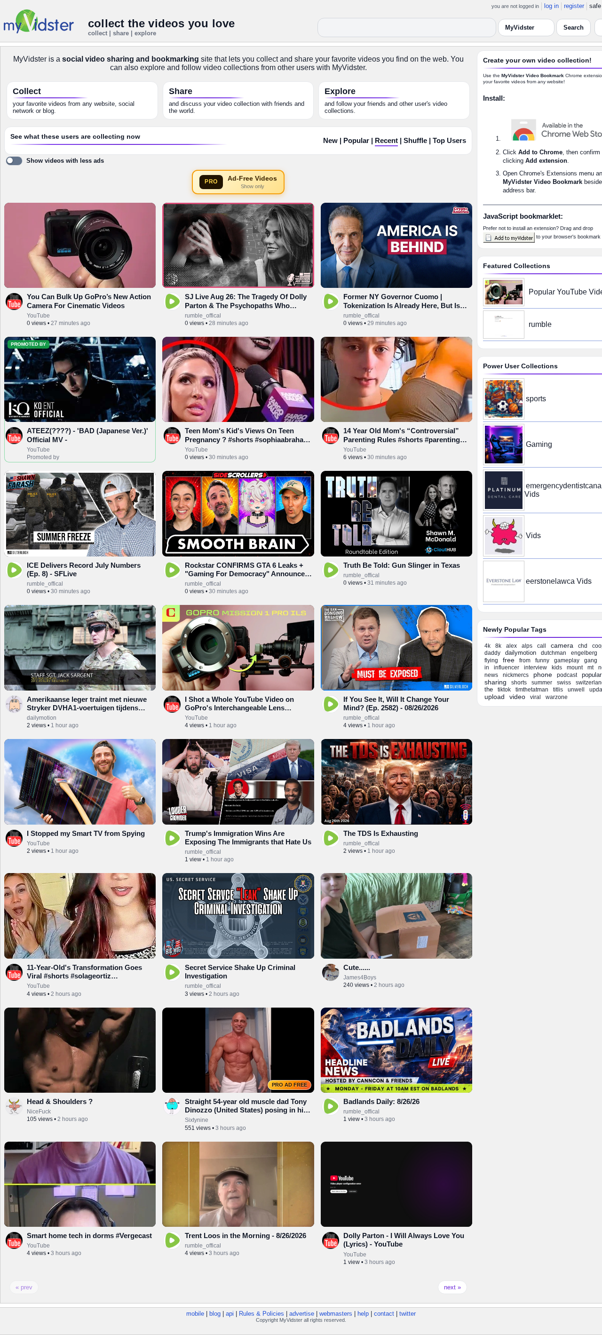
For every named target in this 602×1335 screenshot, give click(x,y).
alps (527, 646)
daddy (492, 653)
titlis (558, 689)
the (488, 689)
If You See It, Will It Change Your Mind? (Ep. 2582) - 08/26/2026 (396, 703)
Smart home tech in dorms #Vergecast (89, 1236)
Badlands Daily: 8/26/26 (381, 1101)
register (574, 5)
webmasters (335, 1313)
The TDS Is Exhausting (380, 833)
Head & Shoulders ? (60, 1101)
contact (384, 1313)
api (230, 1313)
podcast (567, 675)
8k (498, 646)
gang (590, 660)
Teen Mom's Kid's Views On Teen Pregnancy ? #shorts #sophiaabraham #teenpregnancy (247, 439)
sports (536, 399)
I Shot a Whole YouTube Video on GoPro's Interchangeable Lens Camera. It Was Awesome (239, 708)
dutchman (553, 653)
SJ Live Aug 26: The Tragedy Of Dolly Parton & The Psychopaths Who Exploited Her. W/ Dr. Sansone (246, 305)
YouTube (38, 315)
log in (551, 5)
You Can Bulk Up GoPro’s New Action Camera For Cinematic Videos (89, 301)
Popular (356, 140)
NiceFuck (39, 1111)
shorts (519, 682)
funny (542, 660)
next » (452, 1287)
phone (542, 674)
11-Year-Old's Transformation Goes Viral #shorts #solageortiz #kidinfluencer (84, 976)
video (517, 696)
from (525, 660)
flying (491, 660)
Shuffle (415, 140)
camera (562, 645)
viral (535, 697)
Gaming (539, 444)
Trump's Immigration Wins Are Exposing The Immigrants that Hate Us (248, 837)
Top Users (449, 140)
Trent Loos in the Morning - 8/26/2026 (245, 1236)
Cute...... (356, 967)
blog (215, 1313)
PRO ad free (289, 1085)
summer (541, 682)
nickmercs (516, 675)
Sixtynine (196, 1120)
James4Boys (359, 977)
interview (535, 667)
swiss (564, 682)
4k (487, 646)
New (330, 140)
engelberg (584, 653)
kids (557, 667)
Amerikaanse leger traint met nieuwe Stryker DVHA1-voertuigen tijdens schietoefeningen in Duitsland (87, 708)
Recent (386, 140)
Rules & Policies (261, 1313)
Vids (533, 536)
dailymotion (41, 718)
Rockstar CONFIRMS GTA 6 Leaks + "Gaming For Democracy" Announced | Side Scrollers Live (249, 574)
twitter (407, 1313)
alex (511, 646)
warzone (557, 697)
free (509, 660)
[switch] (55, 161)
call (541, 646)
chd (582, 646)
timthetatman (531, 689)
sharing (495, 682)
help (363, 1313)
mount (575, 667)
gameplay (566, 660)
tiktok (504, 689)
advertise (301, 1313)
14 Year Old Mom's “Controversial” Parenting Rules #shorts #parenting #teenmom (401, 439)
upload (494, 696)
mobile (195, 1313)
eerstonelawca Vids (559, 581)
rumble (540, 324)
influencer (506, 667)
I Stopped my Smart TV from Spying (86, 833)
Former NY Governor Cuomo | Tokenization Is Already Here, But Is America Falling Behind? (401, 305)
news (491, 675)
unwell (576, 689)
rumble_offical (203, 315)
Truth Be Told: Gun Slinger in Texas (401, 565)
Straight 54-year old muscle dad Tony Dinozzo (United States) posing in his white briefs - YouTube (246, 1110)
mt (590, 667)
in (486, 667)
